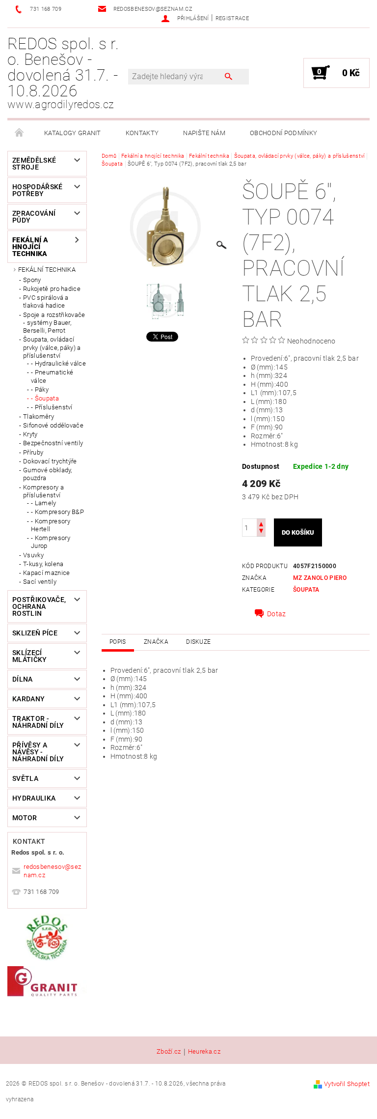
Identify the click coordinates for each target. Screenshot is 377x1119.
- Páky (40, 389)
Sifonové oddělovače (53, 425)
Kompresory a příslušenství (43, 491)
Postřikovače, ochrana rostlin (39, 606)
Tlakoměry (38, 416)
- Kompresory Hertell (50, 525)
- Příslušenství (52, 407)
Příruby (33, 452)
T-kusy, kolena (43, 564)
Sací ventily (39, 581)
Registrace (232, 18)
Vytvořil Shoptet (347, 1084)
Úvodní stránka (19, 133)
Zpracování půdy (33, 216)
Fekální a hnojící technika (30, 247)
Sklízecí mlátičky (29, 656)
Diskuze (198, 641)
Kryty (30, 434)
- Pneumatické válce (52, 376)
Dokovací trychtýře (50, 461)
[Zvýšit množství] (261, 523)
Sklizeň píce (34, 633)
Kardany (28, 699)
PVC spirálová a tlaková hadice (46, 301)
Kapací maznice (46, 572)
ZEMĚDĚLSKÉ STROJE (34, 163)
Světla (25, 778)
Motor (24, 818)
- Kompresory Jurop (50, 541)
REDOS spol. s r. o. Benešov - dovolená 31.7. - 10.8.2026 (63, 73)
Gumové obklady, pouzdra (47, 474)
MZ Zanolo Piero (320, 577)
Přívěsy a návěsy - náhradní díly (38, 752)
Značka (156, 641)
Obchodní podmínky (283, 133)
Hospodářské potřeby (37, 190)
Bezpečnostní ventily (53, 443)
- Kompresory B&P (57, 512)
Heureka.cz (204, 1051)
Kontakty (142, 133)
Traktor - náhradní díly (38, 722)
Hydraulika (33, 798)
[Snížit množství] (261, 532)
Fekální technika (47, 269)
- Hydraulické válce (58, 363)
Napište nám (204, 133)
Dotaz (276, 614)
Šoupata (306, 589)
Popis (117, 641)
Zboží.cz (169, 1051)
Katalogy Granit (72, 133)
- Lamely (43, 503)
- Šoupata (45, 398)
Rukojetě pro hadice (52, 288)
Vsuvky (33, 555)
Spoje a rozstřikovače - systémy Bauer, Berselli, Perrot (54, 323)
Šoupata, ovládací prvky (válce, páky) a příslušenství (52, 347)
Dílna (22, 679)
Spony (32, 280)
